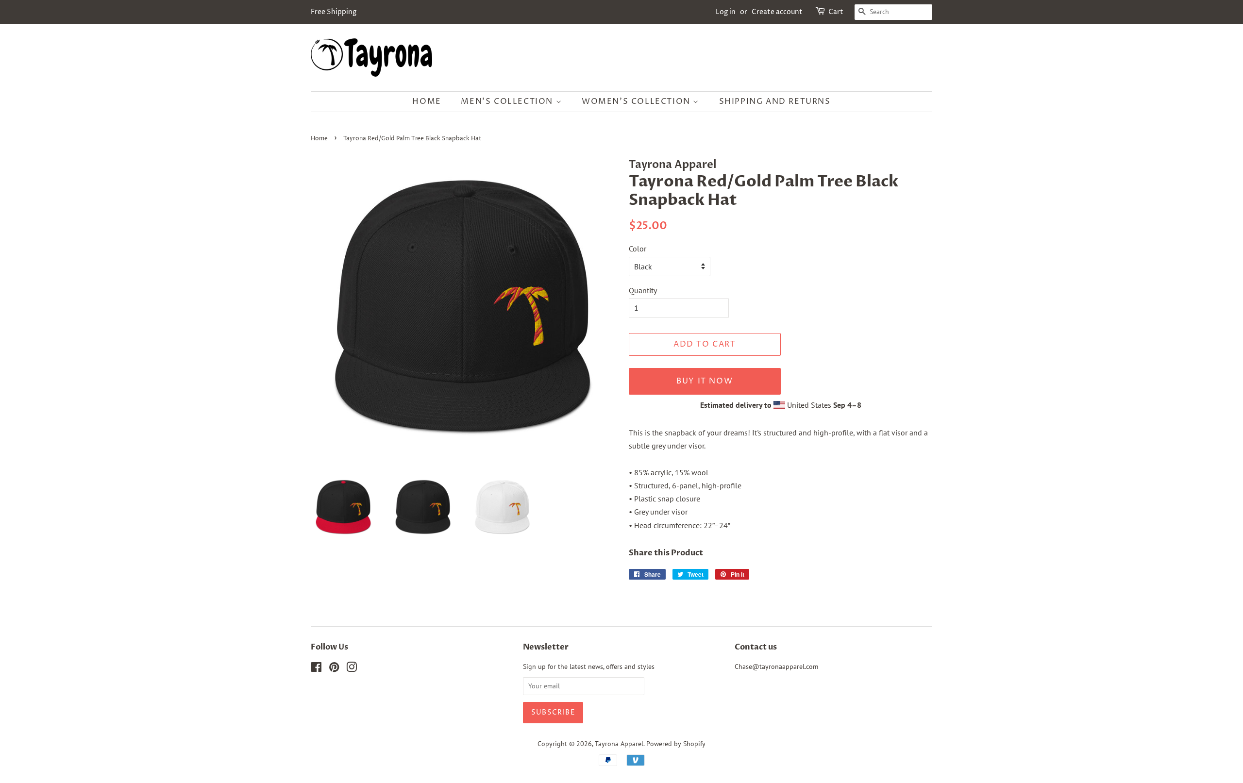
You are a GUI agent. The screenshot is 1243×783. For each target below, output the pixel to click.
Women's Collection (637, 101)
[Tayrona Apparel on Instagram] (351, 669)
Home (426, 101)
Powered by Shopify (675, 743)
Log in (726, 12)
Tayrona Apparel (619, 743)
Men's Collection (508, 101)
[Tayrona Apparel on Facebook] (316, 669)
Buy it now (704, 381)
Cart (835, 12)
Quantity (643, 290)
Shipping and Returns (775, 101)
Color (637, 248)
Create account (777, 12)
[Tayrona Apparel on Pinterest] (334, 669)
